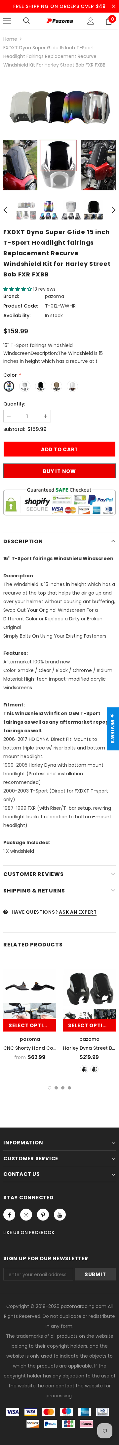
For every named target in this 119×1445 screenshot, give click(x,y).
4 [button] (69, 1087)
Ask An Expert (78, 912)
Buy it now (59, 471)
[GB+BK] (84, 1069)
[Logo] (59, 21)
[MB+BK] (94, 1069)
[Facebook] (9, 1215)
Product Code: (20, 306)
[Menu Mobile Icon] (7, 21)
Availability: (16, 315)
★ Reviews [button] (112, 729)
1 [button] (49, 1087)
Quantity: (14, 404)
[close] (113, 6)
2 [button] (56, 1087)
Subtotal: (14, 429)
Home (10, 39)
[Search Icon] (26, 21)
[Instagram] (26, 1215)
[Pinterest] (43, 1215)
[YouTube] (60, 1215)
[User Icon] (90, 21)
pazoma (54, 296)
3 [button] (62, 1087)
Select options (32, 1025)
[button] (18, 289)
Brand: (11, 296)
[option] (59, 134)
